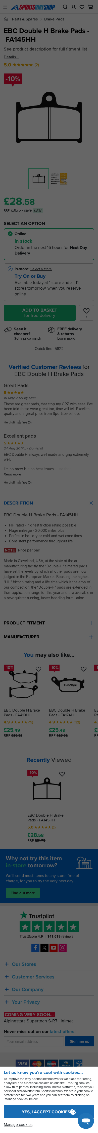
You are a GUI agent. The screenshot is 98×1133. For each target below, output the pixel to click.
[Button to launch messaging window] (86, 1121)
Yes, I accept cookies (46, 1112)
